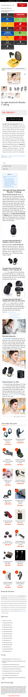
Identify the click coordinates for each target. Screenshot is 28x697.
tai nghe (8, 303)
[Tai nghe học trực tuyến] (20, 37)
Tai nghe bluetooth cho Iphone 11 (20, 440)
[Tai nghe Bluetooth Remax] (20, 32)
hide (11, 174)
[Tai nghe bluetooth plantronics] (7, 32)
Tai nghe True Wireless (20, 43)
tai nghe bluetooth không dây (14, 313)
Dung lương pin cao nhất (8, 186)
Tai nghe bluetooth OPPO (7, 635)
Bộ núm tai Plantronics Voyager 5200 (8, 543)
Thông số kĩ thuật (7, 166)
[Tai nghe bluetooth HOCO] (7, 28)
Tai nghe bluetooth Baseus (7, 644)
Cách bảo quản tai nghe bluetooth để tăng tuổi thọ (11, 668)
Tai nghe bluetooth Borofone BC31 (20, 582)
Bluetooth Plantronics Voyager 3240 (8, 461)
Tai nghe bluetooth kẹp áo (7, 629)
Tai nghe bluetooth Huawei (7, 631)
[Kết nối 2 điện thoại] (7, 23)
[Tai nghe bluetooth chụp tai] (20, 19)
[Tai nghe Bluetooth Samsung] (20, 14)
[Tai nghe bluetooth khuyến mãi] (7, 46)
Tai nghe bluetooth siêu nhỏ (7, 622)
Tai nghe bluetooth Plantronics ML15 (7, 583)
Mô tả (4, 163)
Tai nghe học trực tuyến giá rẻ (8, 480)
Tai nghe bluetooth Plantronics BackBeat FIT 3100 (7, 441)
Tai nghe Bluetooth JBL (6, 646)
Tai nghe (5, 272)
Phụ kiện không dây (7, 185)
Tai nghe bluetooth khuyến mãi (7, 48)
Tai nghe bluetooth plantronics (7, 34)
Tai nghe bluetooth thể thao (7, 39)
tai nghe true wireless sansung (14, 317)
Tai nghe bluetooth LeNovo (7, 633)
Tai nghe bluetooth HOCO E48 (20, 501)
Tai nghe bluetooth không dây (7, 16)
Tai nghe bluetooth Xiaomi (7, 642)
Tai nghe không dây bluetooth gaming (20, 460)
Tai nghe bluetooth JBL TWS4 (7, 562)
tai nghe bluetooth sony (11, 312)
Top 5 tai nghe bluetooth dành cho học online (10, 673)
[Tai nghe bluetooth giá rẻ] (20, 23)
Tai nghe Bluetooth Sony (7, 651)
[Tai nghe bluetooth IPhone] (20, 28)
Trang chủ (4, 68)
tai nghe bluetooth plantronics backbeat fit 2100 (7, 502)
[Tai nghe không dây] (7, 42)
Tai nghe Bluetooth (10, 68)
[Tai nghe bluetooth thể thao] (7, 37)
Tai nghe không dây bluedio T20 (8, 521)
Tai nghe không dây (7, 43)
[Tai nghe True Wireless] (20, 42)
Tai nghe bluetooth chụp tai (20, 20)
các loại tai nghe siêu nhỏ (14, 394)
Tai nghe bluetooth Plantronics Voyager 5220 (20, 481)
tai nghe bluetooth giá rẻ (13, 315)
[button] (25, 74)
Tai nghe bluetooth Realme (7, 638)
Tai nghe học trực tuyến (20, 39)
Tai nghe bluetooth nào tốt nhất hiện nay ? (10, 675)
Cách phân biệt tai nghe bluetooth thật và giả (10, 664)
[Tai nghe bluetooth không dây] (7, 14)
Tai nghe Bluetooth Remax (20, 34)
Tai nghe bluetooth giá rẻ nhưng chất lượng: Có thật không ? (13, 666)
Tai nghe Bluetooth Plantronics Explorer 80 (20, 543)
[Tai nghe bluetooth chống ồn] (7, 19)
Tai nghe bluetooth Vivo (6, 640)
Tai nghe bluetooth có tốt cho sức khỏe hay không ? (12, 671)
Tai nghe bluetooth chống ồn (7, 20)
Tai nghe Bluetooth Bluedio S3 (20, 562)
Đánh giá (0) (5, 169)
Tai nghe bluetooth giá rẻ (20, 25)
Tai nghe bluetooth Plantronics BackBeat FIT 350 (20, 522)
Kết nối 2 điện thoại (7, 25)
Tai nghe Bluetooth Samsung (20, 16)
